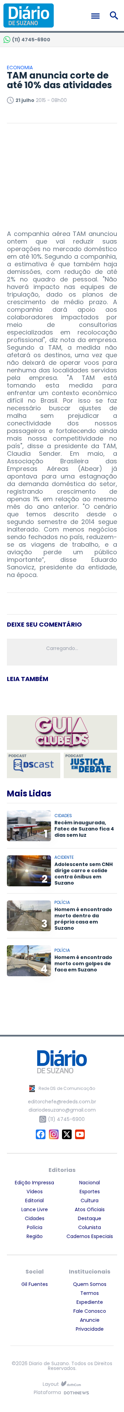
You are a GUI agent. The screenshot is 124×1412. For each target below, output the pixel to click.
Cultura (90, 1200)
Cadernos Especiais (89, 1236)
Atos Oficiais (90, 1209)
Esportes (90, 1191)
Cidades (34, 1218)
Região (35, 1236)
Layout (51, 1384)
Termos (89, 1293)
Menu (97, 16)
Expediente (89, 1302)
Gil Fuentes (34, 1284)
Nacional (89, 1182)
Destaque (89, 1218)
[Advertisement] (62, 173)
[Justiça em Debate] (90, 766)
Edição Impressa (34, 1182)
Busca (115, 15)
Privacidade (90, 1329)
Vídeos (35, 1191)
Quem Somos (89, 1284)
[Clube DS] (62, 733)
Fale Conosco (89, 1311)
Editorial (34, 1200)
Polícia (34, 1227)
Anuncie (90, 1320)
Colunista (89, 1227)
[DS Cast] (33, 766)
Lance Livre (34, 1209)
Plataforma (47, 1393)
